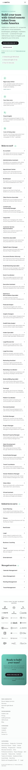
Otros (14, 749)
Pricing (3, 715)
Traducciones (11, 754)
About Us (3, 732)
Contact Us (4, 734)
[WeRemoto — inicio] (5, 2)
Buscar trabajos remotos (7, 701)
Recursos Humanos (6, 749)
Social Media (4, 758)
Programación (11, 747)
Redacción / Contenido (16, 743)
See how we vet (7, 47)
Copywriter (4, 754)
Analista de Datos (17, 756)
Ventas (19, 745)
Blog (2, 707)
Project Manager (18, 752)
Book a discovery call (9, 43)
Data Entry (12, 758)
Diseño (14, 745)
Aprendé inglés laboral (7, 705)
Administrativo (5, 743)
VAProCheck (4, 720)
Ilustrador (18, 754)
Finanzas (19, 747)
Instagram (4, 728)
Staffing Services (5, 718)
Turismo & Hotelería (6, 756)
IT (18, 760)
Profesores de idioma (7, 752)
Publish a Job (4, 713)
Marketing (4, 747)
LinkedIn (3, 730)
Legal (21, 760)
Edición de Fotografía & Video (9, 760)
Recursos (3, 703)
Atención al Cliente (6, 745)
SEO (25, 752)
